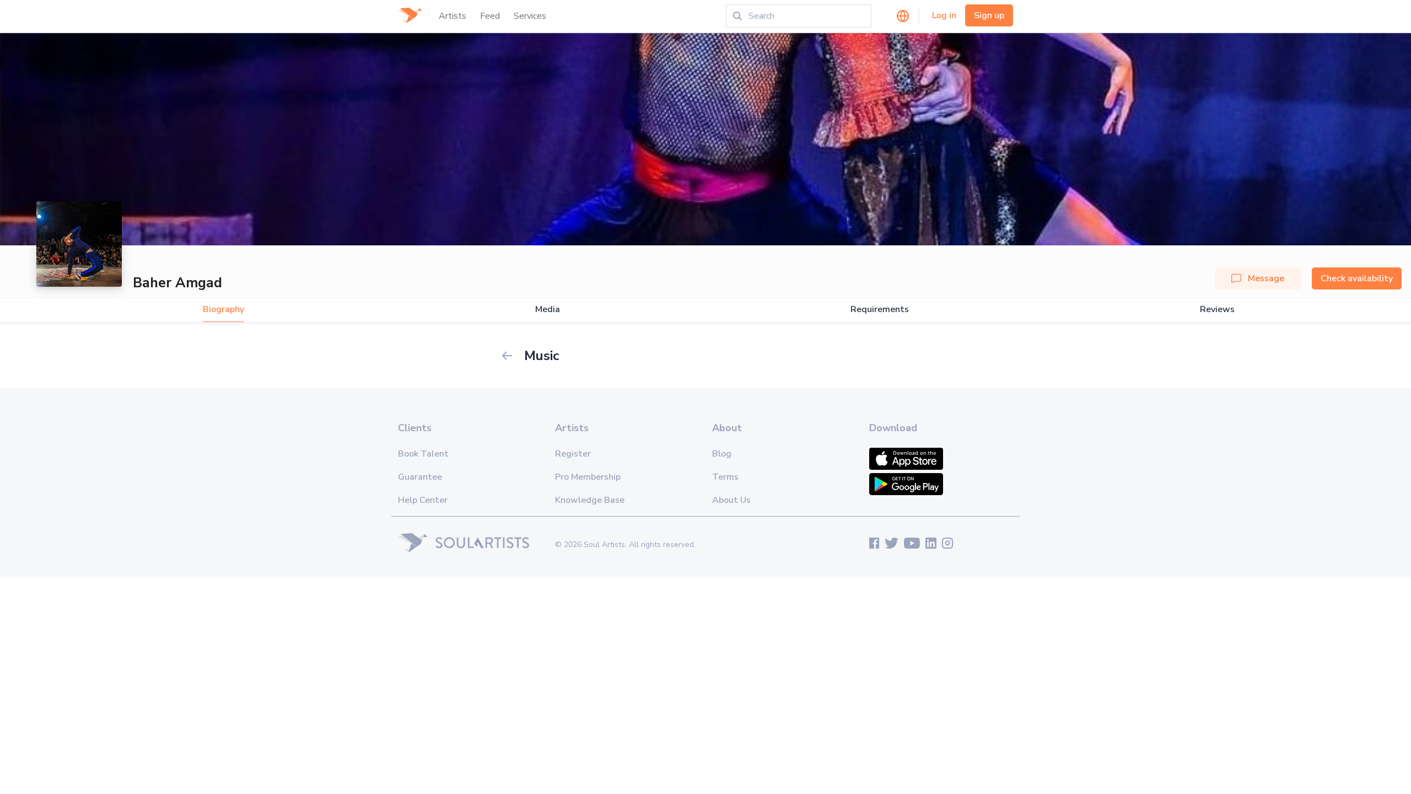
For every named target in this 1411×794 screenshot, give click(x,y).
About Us (731, 500)
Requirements (879, 309)
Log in (944, 15)
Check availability (1357, 278)
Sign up (989, 15)
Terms (725, 476)
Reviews (1217, 309)
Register (573, 453)
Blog (721, 453)
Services (530, 16)
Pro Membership (588, 476)
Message (1266, 278)
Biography (223, 309)
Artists (452, 16)
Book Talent (423, 453)
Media (547, 309)
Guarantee (420, 476)
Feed (490, 16)
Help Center (423, 500)
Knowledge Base (589, 500)
